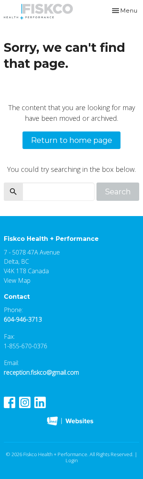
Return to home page (71, 140)
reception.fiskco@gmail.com (41, 372)
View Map (17, 280)
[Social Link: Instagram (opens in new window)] (25, 402)
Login (72, 460)
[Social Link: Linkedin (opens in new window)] (40, 402)
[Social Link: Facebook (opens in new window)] (9, 402)
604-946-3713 (23, 319)
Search (118, 191)
